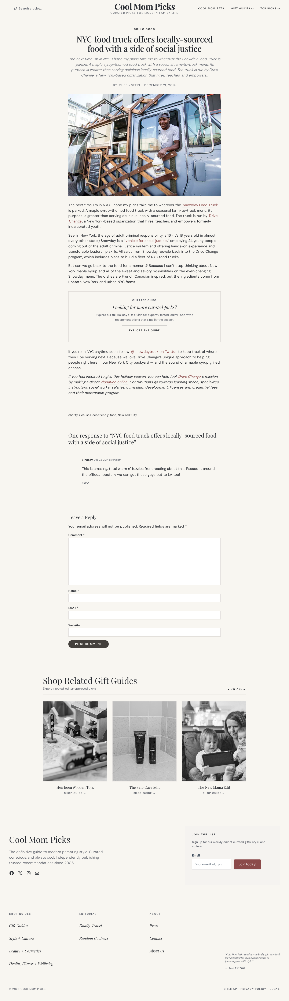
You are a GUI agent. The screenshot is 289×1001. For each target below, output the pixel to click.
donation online (114, 382)
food (113, 415)
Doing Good (144, 29)
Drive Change (189, 376)
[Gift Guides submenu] (252, 8)
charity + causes (79, 415)
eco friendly (100, 415)
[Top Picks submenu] (278, 8)
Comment (76, 535)
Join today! (247, 864)
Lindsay (87, 460)
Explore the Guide (148, 332)
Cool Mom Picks (144, 6)
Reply (86, 482)
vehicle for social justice (146, 240)
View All (237, 689)
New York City (127, 415)
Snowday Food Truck (200, 205)
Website (74, 625)
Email (73, 608)
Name (73, 591)
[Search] (15, 8)
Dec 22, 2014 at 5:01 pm (107, 459)
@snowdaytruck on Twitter (154, 351)
